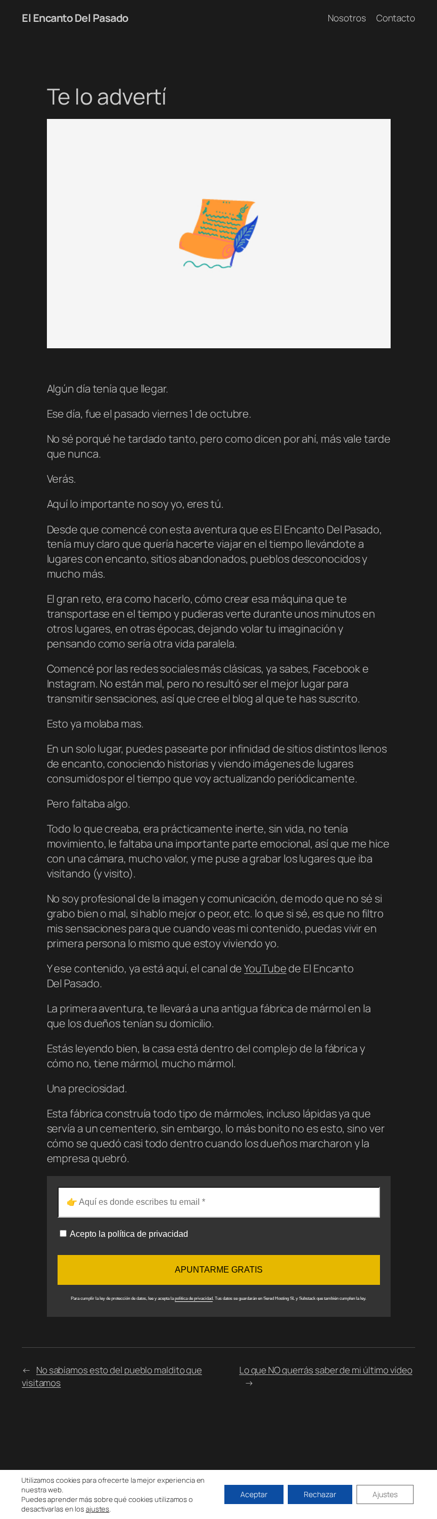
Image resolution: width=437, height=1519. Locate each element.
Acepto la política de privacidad (128, 1233)
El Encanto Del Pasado (75, 18)
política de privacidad (194, 1298)
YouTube (265, 968)
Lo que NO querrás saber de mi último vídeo (325, 1370)
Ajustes (385, 1494)
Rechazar (320, 1494)
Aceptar (254, 1494)
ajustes (97, 1509)
